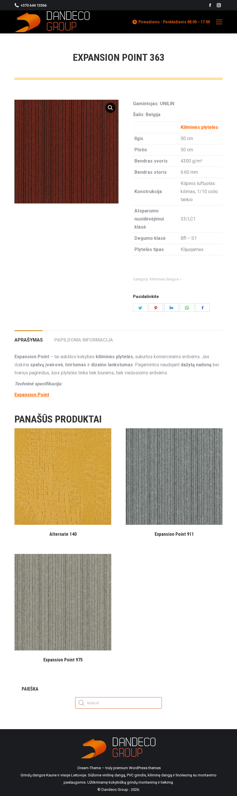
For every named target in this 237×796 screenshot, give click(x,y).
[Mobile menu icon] (219, 21)
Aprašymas (28, 340)
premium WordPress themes (137, 768)
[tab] (28, 337)
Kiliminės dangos (164, 279)
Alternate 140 (63, 534)
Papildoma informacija (83, 340)
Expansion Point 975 (63, 660)
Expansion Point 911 (174, 534)
